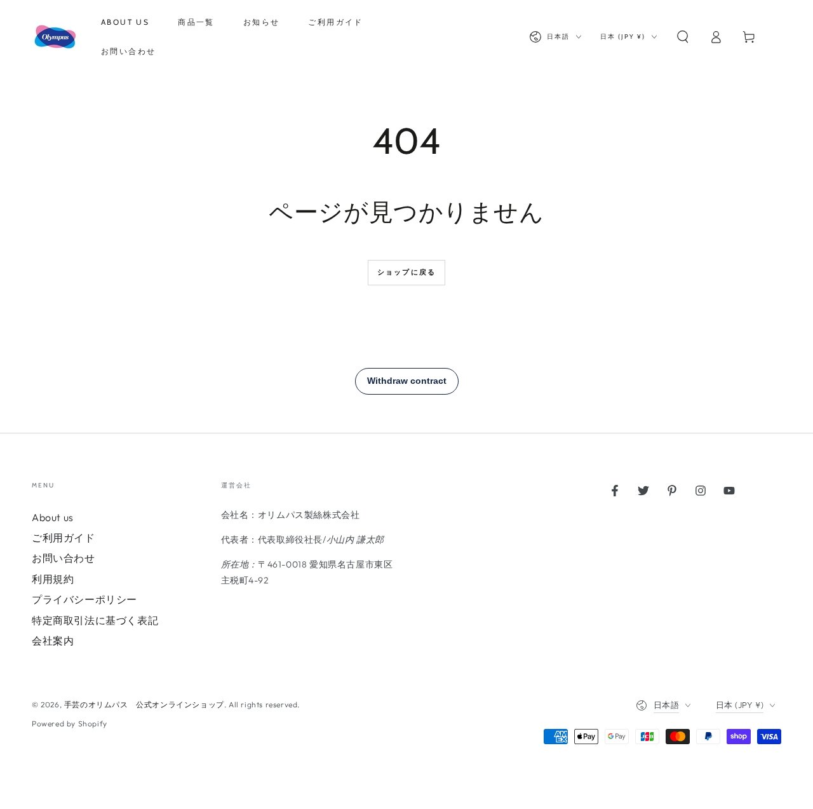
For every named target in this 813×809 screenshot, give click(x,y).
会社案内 (53, 640)
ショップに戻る (406, 272)
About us (53, 517)
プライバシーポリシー (84, 599)
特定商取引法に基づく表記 (95, 620)
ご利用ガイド (63, 537)
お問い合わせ (63, 558)
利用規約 (53, 579)
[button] (682, 37)
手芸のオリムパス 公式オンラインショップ (144, 704)
